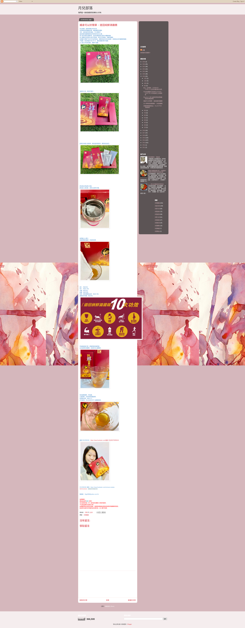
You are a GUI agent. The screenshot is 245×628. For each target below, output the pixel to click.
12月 (145, 78)
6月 (145, 115)
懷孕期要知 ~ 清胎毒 (154, 157)
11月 (145, 81)
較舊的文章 (132, 600)
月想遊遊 (157, 220)
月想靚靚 (86, 515)
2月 (145, 125)
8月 (145, 110)
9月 (145, 85)
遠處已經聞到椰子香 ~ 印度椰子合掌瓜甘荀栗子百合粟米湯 (157, 171)
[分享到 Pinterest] (105, 512)
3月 (145, 122)
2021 (143, 71)
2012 (143, 145)
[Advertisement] (107, 584)
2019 (143, 76)
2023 (143, 66)
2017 (143, 133)
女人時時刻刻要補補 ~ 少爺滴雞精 (152, 103)
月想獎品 (157, 231)
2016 (143, 135)
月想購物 (157, 225)
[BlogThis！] (99, 512)
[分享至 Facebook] (103, 512)
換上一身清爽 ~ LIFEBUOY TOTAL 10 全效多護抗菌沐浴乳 (152, 88)
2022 (143, 69)
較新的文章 (83, 600)
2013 (143, 142)
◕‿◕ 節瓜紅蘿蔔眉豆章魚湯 (155, 184)
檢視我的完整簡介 (145, 52)
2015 (143, 137)
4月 (145, 120)
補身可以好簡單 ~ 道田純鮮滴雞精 (152, 101)
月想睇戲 (157, 228)
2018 (143, 130)
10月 (145, 83)
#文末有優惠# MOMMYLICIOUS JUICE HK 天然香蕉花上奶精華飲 (152, 93)
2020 (143, 74)
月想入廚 (157, 217)
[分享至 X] (101, 512)
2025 (143, 61)
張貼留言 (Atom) (109, 606)
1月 (145, 127)
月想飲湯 (157, 223)
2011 (143, 147)
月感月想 (157, 206)
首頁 (107, 600)
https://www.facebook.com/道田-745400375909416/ (105, 440)
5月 (145, 117)
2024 (143, 64)
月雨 (143, 50)
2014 (143, 140)
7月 (145, 113)
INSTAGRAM (83, 489)
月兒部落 (85, 8)
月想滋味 (157, 211)
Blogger (129, 624)
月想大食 (157, 208)
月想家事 (157, 214)
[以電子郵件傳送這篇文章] (97, 512)
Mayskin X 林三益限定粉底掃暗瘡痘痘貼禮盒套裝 (152, 97)
